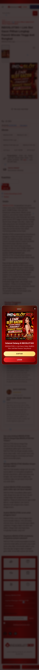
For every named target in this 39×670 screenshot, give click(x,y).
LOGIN (19, 360)
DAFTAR (19, 354)
